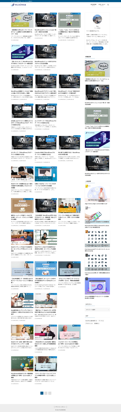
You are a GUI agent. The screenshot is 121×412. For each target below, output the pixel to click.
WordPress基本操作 (91, 320)
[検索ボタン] (108, 4)
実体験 (96, 323)
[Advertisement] (69, 57)
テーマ (101, 320)
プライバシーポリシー (60, 407)
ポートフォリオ (97, 48)
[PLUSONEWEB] (18, 4)
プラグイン (89, 323)
